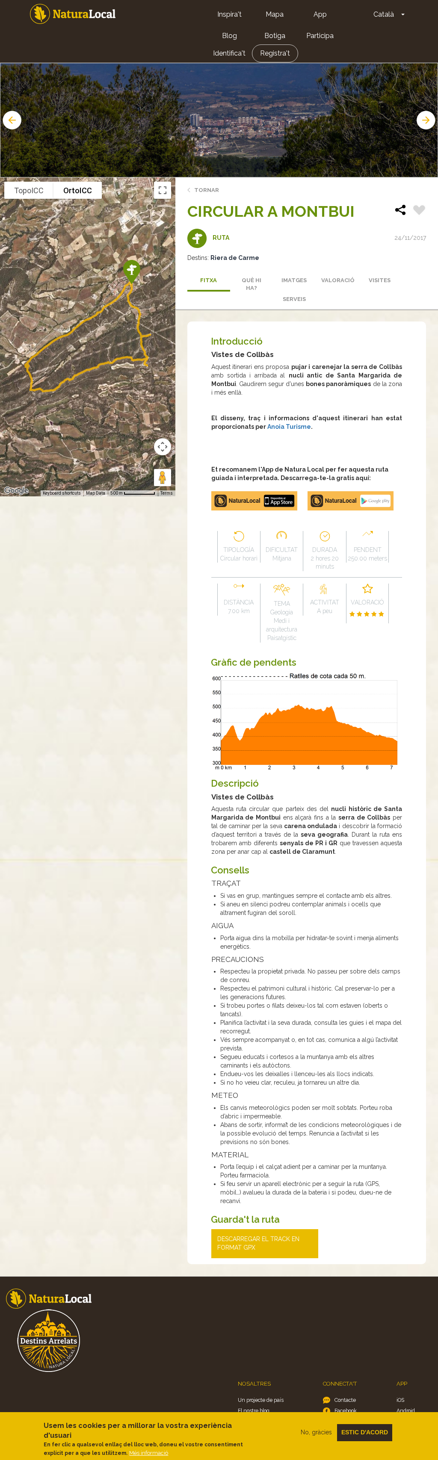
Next (427, 120)
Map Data (95, 493)
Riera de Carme (234, 257)
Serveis (294, 299)
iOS (400, 1400)
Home (72, 14)
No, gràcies (316, 1432)
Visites (380, 280)
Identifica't (229, 53)
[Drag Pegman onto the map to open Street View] (162, 477)
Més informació (148, 1453)
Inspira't (229, 14)
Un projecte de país (261, 1400)
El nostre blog (253, 1410)
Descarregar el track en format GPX (258, 1243)
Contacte (345, 1400)
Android (406, 1410)
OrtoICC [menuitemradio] (77, 190)
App (320, 14)
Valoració (338, 280)
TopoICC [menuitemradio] (29, 190)
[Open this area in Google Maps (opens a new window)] (16, 490)
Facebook (345, 1410)
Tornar (206, 190)
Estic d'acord (364, 1432)
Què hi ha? (251, 284)
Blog (229, 36)
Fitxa (208, 280)
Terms (166, 493)
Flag (419, 211)
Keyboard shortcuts (62, 493)
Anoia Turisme (289, 426)
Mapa (275, 14)
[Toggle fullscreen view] (162, 190)
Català (383, 14)
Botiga (274, 36)
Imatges (294, 280)
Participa (320, 36)
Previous (11, 120)
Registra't (275, 53)
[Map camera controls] (162, 446)
